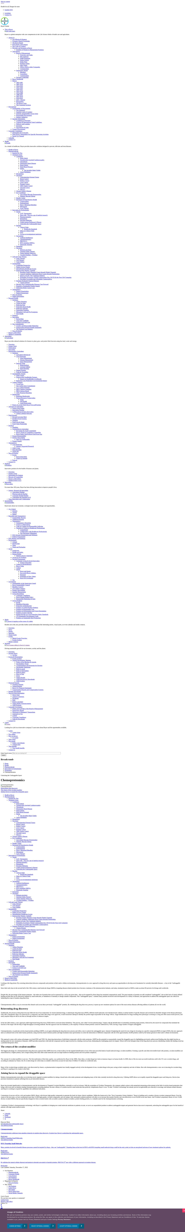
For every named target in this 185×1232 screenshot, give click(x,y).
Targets (14, 512)
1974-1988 (19, 93)
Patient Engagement (22, 293)
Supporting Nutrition (22, 310)
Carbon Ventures (17, 382)
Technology (19, 236)
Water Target (20, 375)
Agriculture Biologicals (23, 355)
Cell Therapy (20, 260)
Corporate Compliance (15, 131)
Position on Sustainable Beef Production (28, 618)
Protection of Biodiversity (24, 606)
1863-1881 (19, 82)
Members (23, 72)
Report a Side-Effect (14, 479)
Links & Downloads (18, 719)
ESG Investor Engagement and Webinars (24, 535)
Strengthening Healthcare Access (26, 269)
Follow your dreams (18, 743)
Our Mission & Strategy (19, 39)
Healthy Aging (20, 198)
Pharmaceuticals (13, 151)
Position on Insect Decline (24, 613)
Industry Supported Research (25, 446)
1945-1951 (19, 89)
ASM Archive (20, 681)
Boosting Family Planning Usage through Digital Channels (38, 272)
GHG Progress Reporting (24, 393)
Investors (7, 643)
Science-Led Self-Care (23, 322)
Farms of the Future (18, 408)
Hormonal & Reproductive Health (26, 199)
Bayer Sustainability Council (21, 585)
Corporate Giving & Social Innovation (28, 561)
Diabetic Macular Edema (27, 196)
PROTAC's (23, 241)
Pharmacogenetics (25, 217)
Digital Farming (21, 370)
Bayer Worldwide (17, 79)
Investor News (12, 653)
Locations (8, 13)
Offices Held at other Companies (30, 67)
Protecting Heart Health (23, 307)
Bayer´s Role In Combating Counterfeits (28, 432)
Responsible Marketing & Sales (25, 599)
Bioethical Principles (22, 604)
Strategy (14, 511)
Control (14, 715)
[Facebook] (1, 1205)
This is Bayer (9, 29)
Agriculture (8, 336)
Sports (18, 569)
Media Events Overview (19, 638)
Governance (12, 581)
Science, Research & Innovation (18, 490)
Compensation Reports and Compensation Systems (27, 690)
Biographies (20, 101)
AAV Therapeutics (26, 213)
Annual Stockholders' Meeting (21, 660)
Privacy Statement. (64, 1219)
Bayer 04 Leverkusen (26, 578)
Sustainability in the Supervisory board (24, 583)
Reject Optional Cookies (40, 1226)
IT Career (15, 738)
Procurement (12, 107)
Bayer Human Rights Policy (24, 597)
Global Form (5, 1200)
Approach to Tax (17, 714)
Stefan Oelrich (24, 60)
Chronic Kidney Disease (23, 191)
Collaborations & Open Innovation (22, 412)
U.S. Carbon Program (22, 387)
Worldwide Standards (30, 229)
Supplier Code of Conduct (24, 112)
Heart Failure (24, 165)
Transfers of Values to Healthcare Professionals (30, 528)
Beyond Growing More (19, 417)
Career (7, 722)
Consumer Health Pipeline (20, 495)
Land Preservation (25, 403)
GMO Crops (16, 448)
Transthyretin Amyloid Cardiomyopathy (32, 160)
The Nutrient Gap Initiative (24, 329)
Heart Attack (24, 158)
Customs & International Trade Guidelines (29, 122)
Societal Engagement (18, 559)
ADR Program (16, 705)
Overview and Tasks (26, 55)
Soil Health (23, 401)
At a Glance (12, 509)
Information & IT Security (20, 132)
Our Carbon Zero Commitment (25, 386)
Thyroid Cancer (25, 187)
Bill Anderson (24, 56)
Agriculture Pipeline (18, 492)
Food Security (12, 415)
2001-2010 (19, 96)
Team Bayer (16, 51)
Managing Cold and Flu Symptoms (27, 312)
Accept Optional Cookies (68, 1226)
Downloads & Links (22, 127)
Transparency (16, 289)
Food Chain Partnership (19, 424)
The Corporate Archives (23, 105)
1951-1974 (19, 91)
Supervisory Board (22, 70)
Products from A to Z (14, 480)
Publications (12, 348)
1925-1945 (19, 88)
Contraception (24, 201)
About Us (11, 37)
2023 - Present (20, 100)
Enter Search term (6, 753)
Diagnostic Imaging (26, 244)
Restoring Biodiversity (23, 396)
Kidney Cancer (24, 180)
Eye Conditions (21, 193)
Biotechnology (24, 365)
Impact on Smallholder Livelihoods (30, 379)
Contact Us (8, 15)
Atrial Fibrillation (25, 172)
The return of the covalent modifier (11, 790)
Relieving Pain (20, 305)
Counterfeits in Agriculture (20, 429)
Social (10, 549)
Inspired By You (17, 153)
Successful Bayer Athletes (28, 573)
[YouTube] (2, 1208)
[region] (92, 1220)
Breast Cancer (24, 179)
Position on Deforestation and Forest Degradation (31, 611)
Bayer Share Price (13, 1191)
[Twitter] (1, 1207)
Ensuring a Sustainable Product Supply (28, 286)
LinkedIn (7, 1113)
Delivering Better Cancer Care (25, 288)
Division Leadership (22, 77)
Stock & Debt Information (16, 693)
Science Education (25, 562)
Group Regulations (18, 594)
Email (6, 1115)
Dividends (15, 698)
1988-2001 (19, 94)
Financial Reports (13, 683)
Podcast (14, 460)
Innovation (15, 317)
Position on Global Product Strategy (27, 607)
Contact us (11, 750)
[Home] (4, 24)
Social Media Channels (15, 1193)
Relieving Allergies (22, 308)
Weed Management (26, 358)
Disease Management (26, 360)
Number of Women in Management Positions (30, 50)
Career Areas (16, 732)
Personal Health (13, 298)
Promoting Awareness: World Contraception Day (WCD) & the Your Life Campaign (45, 277)
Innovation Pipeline (18, 410)
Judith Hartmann (25, 58)
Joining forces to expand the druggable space (14, 792)
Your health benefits (18, 748)
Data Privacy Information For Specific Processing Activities (30, 134)
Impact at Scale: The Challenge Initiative (32, 275)
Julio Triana (23, 65)
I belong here (16, 744)
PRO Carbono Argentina (23, 389)
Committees (23, 74)
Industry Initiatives (21, 117)
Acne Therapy (24, 208)
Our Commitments (18, 324)
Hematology (20, 174)
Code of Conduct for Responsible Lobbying (29, 526)
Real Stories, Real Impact (20, 44)
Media (6, 619)
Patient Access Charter (23, 267)
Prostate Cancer (25, 184)
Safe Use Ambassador (23, 439)
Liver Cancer (24, 182)
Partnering (19, 246)
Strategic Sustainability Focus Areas (27, 113)
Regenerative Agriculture (16, 351)
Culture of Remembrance (24, 564)
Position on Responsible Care (25, 609)
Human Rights (16, 554)
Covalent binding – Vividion (28, 255)
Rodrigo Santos (24, 63)
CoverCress (19, 384)
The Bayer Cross (21, 103)
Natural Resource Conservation (25, 398)
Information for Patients (15, 475)
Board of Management (23, 53)
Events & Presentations (15, 657)
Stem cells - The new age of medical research (34, 215)
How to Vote (20, 674)
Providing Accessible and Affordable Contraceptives (36, 279)
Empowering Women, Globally (25, 270)
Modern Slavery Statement (24, 556)
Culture (18, 568)
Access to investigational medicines (31, 234)
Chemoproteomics (25, 239)
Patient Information (18, 296)
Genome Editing (25, 367)
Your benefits (12, 746)
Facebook (8, 1117)
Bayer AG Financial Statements (22, 688)
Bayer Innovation (21, 457)
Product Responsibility (19, 436)
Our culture (11, 734)
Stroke (22, 168)
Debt (13, 700)
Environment (12, 540)
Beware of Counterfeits (15, 477)
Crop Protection (21, 356)
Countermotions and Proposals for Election (29, 665)
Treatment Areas (17, 155)
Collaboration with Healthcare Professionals (33, 531)
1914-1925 (19, 86)
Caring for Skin (21, 303)
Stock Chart (16, 695)
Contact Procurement (18, 129)
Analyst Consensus (18, 696)
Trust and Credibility (22, 320)
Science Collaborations (23, 524)
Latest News (12, 1188)
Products (15, 315)
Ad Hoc (14, 655)
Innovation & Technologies (20, 210)
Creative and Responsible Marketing (27, 326)
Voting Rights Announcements (21, 703)
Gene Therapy (20, 258)
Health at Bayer (13, 149)
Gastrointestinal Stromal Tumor (29, 177)
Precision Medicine (26, 220)
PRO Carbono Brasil (22, 391)
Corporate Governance (15, 707)
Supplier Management (19, 592)
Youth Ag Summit (21, 458)
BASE (18, 602)
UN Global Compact (18, 588)
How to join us (13, 736)
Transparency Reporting (23, 523)
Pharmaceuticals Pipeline (19, 494)
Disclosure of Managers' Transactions (23, 712)
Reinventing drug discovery (9, 788)
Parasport (23, 575)
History (14, 81)
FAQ (21, 232)
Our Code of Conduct (19, 46)
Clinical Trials (24, 227)
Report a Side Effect (14, 333)
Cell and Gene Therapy (19, 256)
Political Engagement (18, 537)
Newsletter (11, 1189)
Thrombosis (23, 161)
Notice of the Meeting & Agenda (26, 662)
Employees (15, 550)
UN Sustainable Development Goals (27, 616)
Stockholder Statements (23, 667)
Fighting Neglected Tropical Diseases (27, 281)
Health (7, 141)
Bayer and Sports (25, 571)
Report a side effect (7, 1201)
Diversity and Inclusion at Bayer (22, 48)
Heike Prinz (23, 62)
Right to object (20, 672)
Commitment (24, 530)
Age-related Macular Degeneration (30, 194)
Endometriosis (24, 203)
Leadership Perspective (23, 265)
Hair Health (19, 314)
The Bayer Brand (17, 43)
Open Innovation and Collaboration (19, 499)
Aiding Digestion (21, 301)
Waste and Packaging (18, 547)
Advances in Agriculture (15, 406)
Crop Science (12, 1176)
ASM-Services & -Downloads (25, 679)
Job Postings (12, 1186)
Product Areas (12, 473)
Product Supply (17, 441)
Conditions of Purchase (23, 120)
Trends (18, 212)
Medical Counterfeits (14, 334)
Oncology (19, 175)
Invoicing (19, 126)
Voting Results (20, 677)
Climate (14, 542)
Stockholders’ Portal (22, 664)
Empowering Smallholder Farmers (26, 377)
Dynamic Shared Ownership (21, 41)
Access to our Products (19, 557)
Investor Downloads (14, 691)
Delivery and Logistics (23, 124)
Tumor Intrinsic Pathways (28, 253)
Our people (11, 741)
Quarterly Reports (17, 684)
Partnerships (20, 319)
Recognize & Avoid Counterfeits (26, 431)
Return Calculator (17, 702)
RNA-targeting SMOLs (27, 243)
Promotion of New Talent (28, 576)
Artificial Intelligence (26, 237)
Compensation (24, 69)
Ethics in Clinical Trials (27, 231)
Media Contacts (13, 642)
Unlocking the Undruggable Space (30, 224)
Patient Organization (22, 291)
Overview (11, 344)
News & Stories (17, 294)
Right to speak (20, 669)
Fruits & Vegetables (22, 372)
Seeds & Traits (20, 363)
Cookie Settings (15, 1226)
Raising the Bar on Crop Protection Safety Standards (32, 614)
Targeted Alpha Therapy (27, 251)
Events (14, 455)
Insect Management (26, 361)
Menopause (23, 206)
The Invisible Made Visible (32, 170)
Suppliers (15, 427)
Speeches (11, 633)
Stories (10, 631)
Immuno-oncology (25, 250)
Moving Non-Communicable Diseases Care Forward (32, 284)
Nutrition (15, 420)
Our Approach (20, 110)
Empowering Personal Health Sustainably (29, 327)
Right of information (22, 671)
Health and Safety (17, 552)
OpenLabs (15, 451)
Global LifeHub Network (24, 413)
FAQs (18, 676)
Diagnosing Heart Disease (28, 163)
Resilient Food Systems (19, 418)
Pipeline (18, 225)
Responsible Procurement (24, 115)
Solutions (15, 300)
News (10, 629)
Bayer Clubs (20, 566)
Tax (13, 580)
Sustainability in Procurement (21, 108)
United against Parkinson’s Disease (30, 222)
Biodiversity (16, 394)
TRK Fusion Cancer (26, 186)
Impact (14, 514)
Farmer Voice (12, 346)
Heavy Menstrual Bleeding (28, 205)
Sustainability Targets (18, 374)
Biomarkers (23, 218)
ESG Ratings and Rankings (16, 538)
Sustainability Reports (19, 518)
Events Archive (17, 640)
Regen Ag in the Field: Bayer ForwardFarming (26, 405)
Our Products (12, 1177)
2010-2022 (19, 98)
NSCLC (22, 189)
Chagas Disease (25, 282)
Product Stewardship (18, 437)
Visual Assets (12, 635)
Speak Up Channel (18, 136)
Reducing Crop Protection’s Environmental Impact (31, 380)
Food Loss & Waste (18, 422)
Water (22, 399)
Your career (12, 739)
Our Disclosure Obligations (28, 533)
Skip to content (5, 1)
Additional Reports (18, 519)
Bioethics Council (17, 587)
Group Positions (17, 600)
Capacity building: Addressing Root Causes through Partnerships (39, 274)
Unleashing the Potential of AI (21, 497)
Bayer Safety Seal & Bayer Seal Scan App (29, 434)
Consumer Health (13, 1174)
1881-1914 (19, 84)
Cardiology (19, 156)
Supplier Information (18, 119)
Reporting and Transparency (17, 516)
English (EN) (9, 10)
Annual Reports (17, 686)
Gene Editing (20, 262)
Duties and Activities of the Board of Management (27, 709)
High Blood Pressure (26, 167)
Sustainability (16, 263)
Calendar (11, 138)
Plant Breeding (24, 368)
